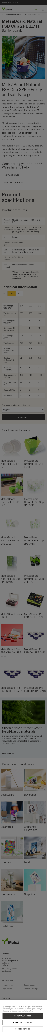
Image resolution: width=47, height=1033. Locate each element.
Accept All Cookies (22, 1016)
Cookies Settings (22, 1029)
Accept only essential (23, 1022)
